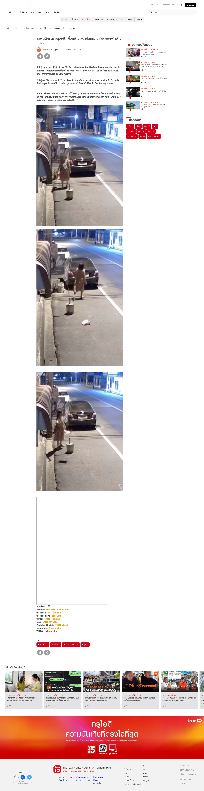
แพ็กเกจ (145, 776)
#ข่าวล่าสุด (131, 131)
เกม (39, 12)
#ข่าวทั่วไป (151, 131)
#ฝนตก (142, 136)
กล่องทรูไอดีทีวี (129, 780)
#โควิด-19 (141, 131)
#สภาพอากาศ (132, 136)
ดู (15, 12)
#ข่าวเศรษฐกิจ (12, 695)
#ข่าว (155, 126)
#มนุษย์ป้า (85, 644)
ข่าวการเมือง (98, 19)
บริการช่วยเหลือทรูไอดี (132, 784)
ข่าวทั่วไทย (86, 19)
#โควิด (138, 126)
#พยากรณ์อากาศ (153, 136)
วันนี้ (9, 12)
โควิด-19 (75, 19)
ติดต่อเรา (183, 783)
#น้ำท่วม (130, 126)
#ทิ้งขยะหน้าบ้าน (43, 644)
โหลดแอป (154, 5)
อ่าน (32, 12)
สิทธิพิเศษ (23, 12)
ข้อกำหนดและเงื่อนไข (187, 770)
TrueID (15, 5)
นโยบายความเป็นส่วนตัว (188, 774)
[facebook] (22, 777)
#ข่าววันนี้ (147, 126)
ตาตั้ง (47, 12)
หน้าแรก (65, 19)
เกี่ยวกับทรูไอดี (185, 765)
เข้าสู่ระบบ (190, 5)
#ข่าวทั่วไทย (145, 49)
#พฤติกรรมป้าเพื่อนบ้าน (71, 644)
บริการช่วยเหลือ (185, 779)
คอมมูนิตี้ (145, 780)
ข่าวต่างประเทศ (127, 19)
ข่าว (17, 28)
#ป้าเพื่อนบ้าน (56, 644)
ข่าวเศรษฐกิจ (112, 19)
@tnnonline (52, 631)
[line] (16, 777)
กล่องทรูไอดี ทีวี (168, 5)
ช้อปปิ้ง (127, 776)
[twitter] (29, 777)
